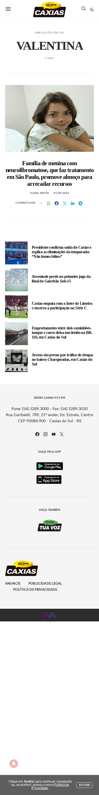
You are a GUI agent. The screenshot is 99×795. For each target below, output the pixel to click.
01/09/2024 (61, 193)
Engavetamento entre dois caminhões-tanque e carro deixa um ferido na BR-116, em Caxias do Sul (62, 332)
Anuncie (12, 583)
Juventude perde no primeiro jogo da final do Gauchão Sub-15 (61, 278)
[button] (92, 9)
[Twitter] (61, 434)
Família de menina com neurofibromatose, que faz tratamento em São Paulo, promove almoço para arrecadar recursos (50, 173)
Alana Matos (39, 193)
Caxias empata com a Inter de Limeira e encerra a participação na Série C (62, 305)
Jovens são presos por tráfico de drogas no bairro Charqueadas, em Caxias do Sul (62, 359)
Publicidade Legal (45, 583)
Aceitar (84, 785)
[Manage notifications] (14, 763)
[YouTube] (53, 434)
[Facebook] (37, 434)
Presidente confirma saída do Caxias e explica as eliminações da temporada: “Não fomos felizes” (61, 252)
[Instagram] (45, 434)
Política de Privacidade (35, 589)
